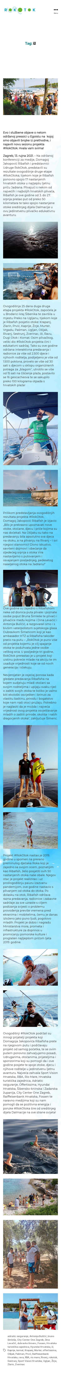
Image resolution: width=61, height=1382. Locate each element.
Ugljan (46, 1360)
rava (21, 1357)
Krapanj (29, 1350)
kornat (19, 1350)
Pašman (19, 1353)
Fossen (41, 1343)
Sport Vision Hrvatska (30, 1360)
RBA (27, 1357)
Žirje (53, 1360)
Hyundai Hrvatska (40, 1346)
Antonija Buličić (38, 1336)
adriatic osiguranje (18, 1336)
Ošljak (11, 1353)
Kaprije (11, 1350)
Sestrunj (12, 1360)
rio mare (35, 1357)
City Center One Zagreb (30, 1339)
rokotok (53, 1357)
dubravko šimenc (26, 1343)
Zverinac (20, 1364)
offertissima (49, 1350)
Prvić (28, 1353)
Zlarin (11, 1364)
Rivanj (44, 1357)
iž (52, 1346)
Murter (37, 1350)
